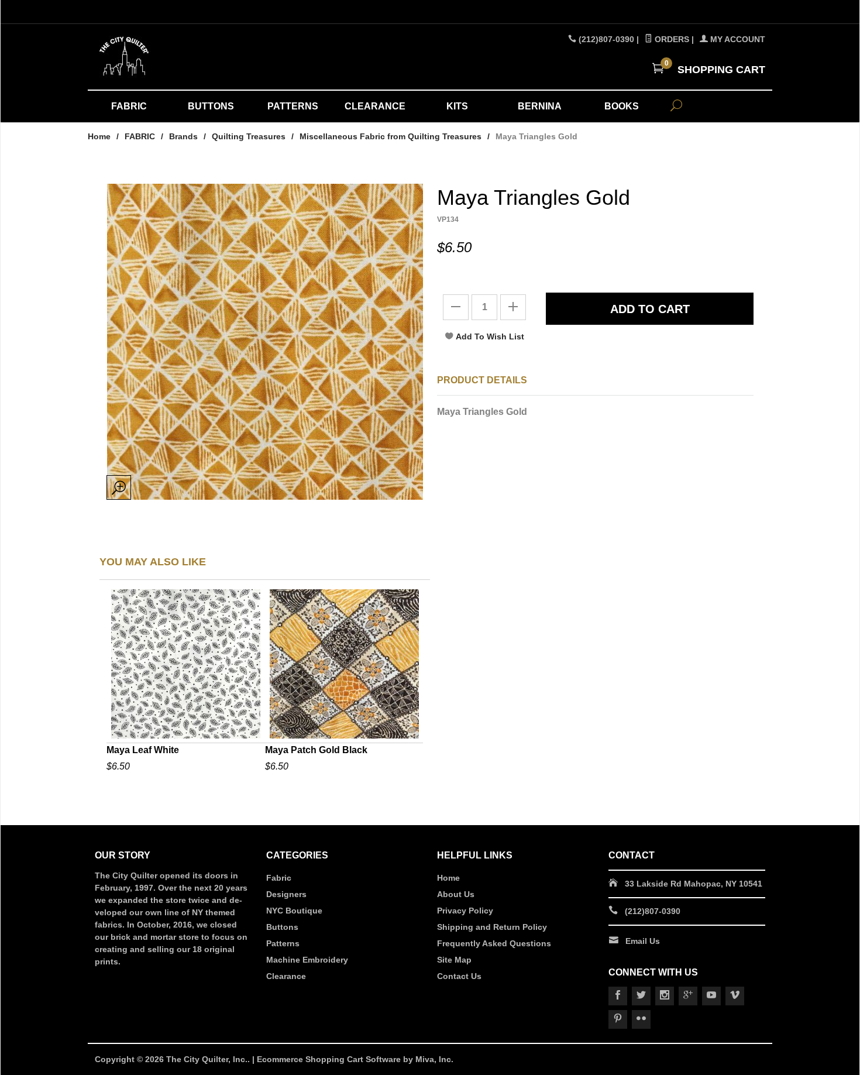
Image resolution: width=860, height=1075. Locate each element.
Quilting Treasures (248, 136)
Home (99, 136)
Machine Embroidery (307, 959)
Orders (670, 39)
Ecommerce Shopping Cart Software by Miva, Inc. (355, 1059)
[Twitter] (641, 996)
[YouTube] (711, 996)
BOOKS (621, 106)
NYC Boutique (294, 910)
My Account (736, 39)
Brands (183, 136)
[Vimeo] (734, 996)
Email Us (642, 941)
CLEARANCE (375, 106)
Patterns (283, 943)
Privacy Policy (465, 910)
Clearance (286, 976)
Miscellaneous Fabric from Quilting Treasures (390, 136)
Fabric (278, 877)
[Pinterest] (617, 1019)
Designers (286, 894)
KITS (457, 106)
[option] (185, 682)
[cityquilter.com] (202, 57)
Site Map (454, 959)
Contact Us (459, 976)
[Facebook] (617, 996)
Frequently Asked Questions (494, 943)
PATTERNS (292, 106)
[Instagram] (664, 996)
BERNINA (540, 106)
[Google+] (688, 996)
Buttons (282, 927)
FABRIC (129, 106)
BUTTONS (211, 106)
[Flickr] (641, 1019)
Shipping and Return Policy (492, 927)
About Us (455, 894)
